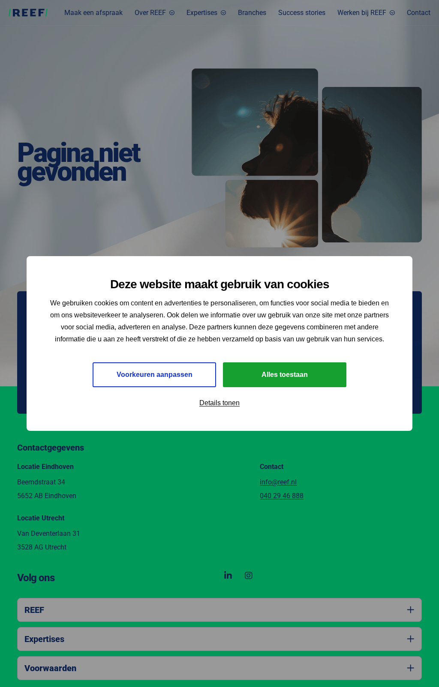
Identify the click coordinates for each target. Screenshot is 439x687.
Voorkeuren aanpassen (154, 374)
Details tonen (219, 402)
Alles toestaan (285, 374)
